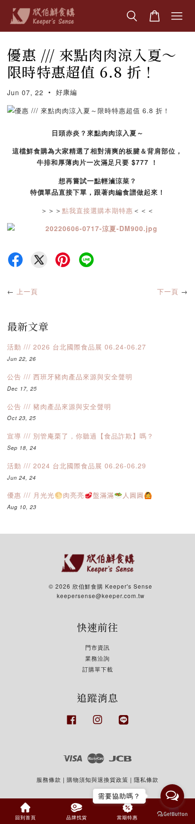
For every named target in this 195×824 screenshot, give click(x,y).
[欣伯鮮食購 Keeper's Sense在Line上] (123, 724)
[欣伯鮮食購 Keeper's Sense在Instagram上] (97, 724)
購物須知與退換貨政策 (97, 779)
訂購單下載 (97, 669)
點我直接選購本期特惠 (97, 210)
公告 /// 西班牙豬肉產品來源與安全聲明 (70, 376)
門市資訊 (97, 647)
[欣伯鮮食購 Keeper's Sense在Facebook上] (71, 724)
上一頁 (27, 291)
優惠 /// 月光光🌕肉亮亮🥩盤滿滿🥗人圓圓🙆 (79, 495)
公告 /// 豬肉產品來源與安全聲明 (59, 406)
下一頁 (167, 291)
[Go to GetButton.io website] (172, 814)
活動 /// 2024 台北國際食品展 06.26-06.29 (76, 465)
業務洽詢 (97, 658)
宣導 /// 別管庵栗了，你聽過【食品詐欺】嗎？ (80, 435)
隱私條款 (146, 779)
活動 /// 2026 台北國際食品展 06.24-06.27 (76, 346)
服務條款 (48, 779)
